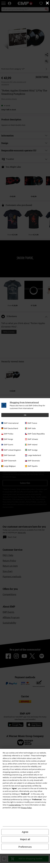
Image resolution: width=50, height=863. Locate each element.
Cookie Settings (15, 805)
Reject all (25, 839)
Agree (25, 832)
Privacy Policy (26, 807)
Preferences (25, 846)
